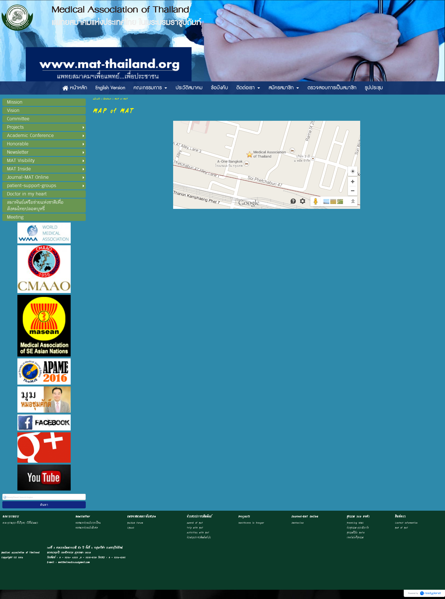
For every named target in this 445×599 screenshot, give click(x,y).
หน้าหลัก (96, 99)
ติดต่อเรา (107, 99)
